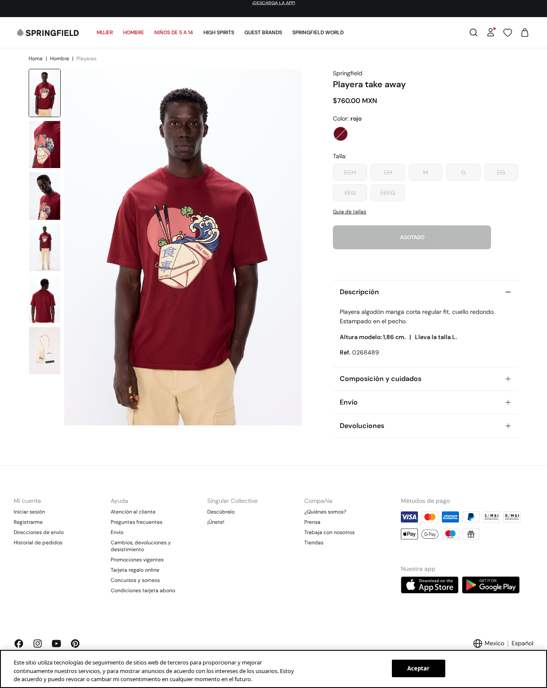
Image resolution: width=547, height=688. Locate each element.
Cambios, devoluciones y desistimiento (141, 546)
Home (36, 58)
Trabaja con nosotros (329, 532)
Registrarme (28, 522)
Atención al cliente (133, 511)
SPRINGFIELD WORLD (318, 32)
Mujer (105, 32)
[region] (273, 669)
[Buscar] (473, 32)
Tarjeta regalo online (135, 570)
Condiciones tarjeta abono (143, 590)
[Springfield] (48, 32)
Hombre (133, 32)
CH (388, 172)
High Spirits (218, 32)
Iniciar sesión (29, 511)
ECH (350, 172)
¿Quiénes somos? (325, 511)
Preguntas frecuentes (136, 522)
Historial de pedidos (38, 542)
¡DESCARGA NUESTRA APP (226, 9)
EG (501, 172)
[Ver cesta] (524, 32)
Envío (117, 532)
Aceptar (418, 668)
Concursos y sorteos (135, 580)
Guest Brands (263, 32)
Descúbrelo (221, 511)
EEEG (387, 193)
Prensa (312, 522)
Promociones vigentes (137, 559)
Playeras (86, 58)
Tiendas (313, 542)
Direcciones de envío (39, 532)
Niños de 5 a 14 (173, 32)
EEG (350, 193)
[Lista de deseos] (507, 32)
